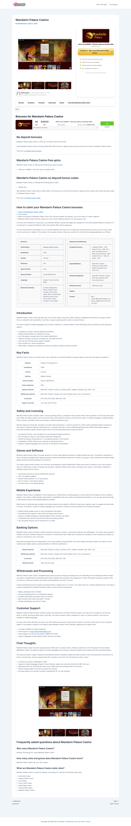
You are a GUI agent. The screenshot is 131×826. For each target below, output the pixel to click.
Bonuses (21, 102)
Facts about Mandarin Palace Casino (79, 102)
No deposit (31, 102)
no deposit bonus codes (32, 198)
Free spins (41, 102)
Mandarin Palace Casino (50, 247)
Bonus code (52, 102)
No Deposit (114, 4)
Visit (107, 123)
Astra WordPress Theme (82, 821)
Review (62, 102)
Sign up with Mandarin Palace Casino (30, 212)
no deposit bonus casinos (32, 151)
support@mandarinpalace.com (40, 631)
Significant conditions (40, 127)
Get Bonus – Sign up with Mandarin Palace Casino (94, 52)
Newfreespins (25, 92)
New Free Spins (102, 4)
